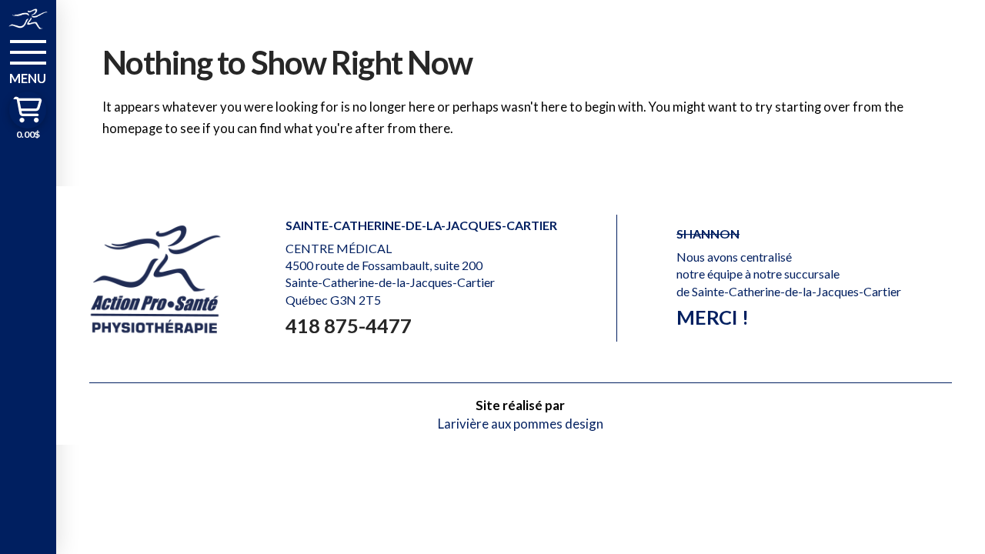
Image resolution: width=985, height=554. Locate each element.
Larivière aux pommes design (520, 424)
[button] (28, 60)
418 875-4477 (348, 325)
